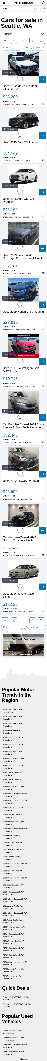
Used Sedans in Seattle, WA (13, 1039)
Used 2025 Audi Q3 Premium (21, 142)
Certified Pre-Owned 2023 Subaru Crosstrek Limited (19, 539)
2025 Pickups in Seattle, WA (13, 935)
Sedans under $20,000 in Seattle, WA (17, 1005)
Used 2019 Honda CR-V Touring (23, 311)
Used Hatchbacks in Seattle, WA (15, 1046)
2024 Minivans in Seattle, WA (14, 928)
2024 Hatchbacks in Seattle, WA (15, 900)
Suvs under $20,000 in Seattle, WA (16, 998)
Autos (4, 8)
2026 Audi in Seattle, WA (12, 921)
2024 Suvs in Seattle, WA (12, 717)
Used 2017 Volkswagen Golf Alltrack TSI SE (21, 369)
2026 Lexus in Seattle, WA (13, 907)
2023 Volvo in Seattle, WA (12, 844)
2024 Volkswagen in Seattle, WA (15, 865)
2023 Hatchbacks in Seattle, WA (15, 830)
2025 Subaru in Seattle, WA (13, 816)
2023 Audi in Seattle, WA (12, 837)
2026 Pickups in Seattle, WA (13, 956)
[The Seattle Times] (24, 2)
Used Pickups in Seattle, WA (13, 1053)
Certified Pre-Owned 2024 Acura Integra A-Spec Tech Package (23, 426)
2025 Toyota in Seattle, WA (13, 746)
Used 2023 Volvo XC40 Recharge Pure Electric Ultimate (23, 257)
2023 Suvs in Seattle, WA (12, 724)
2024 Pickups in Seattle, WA (13, 893)
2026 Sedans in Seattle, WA (13, 886)
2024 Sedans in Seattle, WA (13, 760)
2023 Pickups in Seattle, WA (13, 949)
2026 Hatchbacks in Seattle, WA (15, 914)
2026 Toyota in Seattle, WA (13, 767)
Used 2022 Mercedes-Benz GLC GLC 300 (20, 87)
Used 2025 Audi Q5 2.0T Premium (18, 200)
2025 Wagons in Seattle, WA (13, 942)
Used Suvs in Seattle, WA (12, 1032)
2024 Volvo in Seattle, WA (12, 872)
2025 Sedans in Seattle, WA (13, 788)
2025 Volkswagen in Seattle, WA (15, 802)
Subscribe (42, 9)
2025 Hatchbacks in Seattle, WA (15, 795)
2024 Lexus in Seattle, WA (13, 781)
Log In (35, 9)
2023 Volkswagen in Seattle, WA (15, 879)
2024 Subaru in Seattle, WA (13, 858)
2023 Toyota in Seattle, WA (13, 809)
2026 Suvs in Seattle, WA (12, 753)
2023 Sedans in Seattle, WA (13, 823)
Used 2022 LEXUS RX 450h (21, 480)
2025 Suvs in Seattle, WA (12, 710)
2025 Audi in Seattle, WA (12, 731)
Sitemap (23, 1059)
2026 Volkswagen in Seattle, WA (15, 963)
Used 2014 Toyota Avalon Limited (19, 595)
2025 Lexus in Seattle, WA (13, 851)
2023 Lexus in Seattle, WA (13, 774)
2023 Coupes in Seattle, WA (13, 970)
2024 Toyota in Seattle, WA (13, 739)
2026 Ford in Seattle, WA (12, 977)
